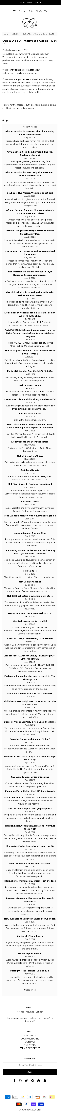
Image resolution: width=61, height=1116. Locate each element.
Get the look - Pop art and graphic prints (30, 808)
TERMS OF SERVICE (30, 1048)
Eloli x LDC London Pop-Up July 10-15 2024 (30, 371)
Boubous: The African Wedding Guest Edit (30, 193)
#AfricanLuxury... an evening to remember (30, 638)
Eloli (39, 1109)
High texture (30, 571)
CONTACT (30, 1042)
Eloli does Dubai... (29, 470)
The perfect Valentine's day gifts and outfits (30, 846)
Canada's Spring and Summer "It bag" (30, 739)
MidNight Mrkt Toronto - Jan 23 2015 (29, 970)
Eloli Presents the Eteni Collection (30, 442)
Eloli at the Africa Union (30, 456)
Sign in (22, 11)
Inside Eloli (15, 34)
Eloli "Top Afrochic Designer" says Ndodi (30, 484)
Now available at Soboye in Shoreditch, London (30, 919)
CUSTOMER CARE (30, 1038)
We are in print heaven (30, 953)
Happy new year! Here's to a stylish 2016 (29, 613)
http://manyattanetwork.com (19, 108)
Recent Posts (30, 127)
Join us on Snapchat (30, 582)
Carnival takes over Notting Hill (30, 621)
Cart (42, 11)
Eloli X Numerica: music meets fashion (30, 863)
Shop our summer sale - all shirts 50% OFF (29, 693)
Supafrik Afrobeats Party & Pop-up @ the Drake (30, 722)
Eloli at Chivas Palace (30, 413)
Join (31, 11)
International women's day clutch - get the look (30, 881)
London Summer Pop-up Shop (29, 533)
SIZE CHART (30, 1035)
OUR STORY (30, 1045)
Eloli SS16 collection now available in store (30, 596)
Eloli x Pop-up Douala (29, 385)
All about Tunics (30, 501)
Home (5, 34)
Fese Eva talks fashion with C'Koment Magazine (30, 515)
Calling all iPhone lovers (30, 936)
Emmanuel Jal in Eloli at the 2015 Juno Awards (30, 791)
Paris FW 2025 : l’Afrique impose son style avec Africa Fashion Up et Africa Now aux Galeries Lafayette (30, 333)
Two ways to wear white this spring (30, 777)
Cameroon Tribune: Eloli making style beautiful (29, 399)
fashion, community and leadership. (19, 73)
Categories (30, 990)
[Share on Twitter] (7, 120)
